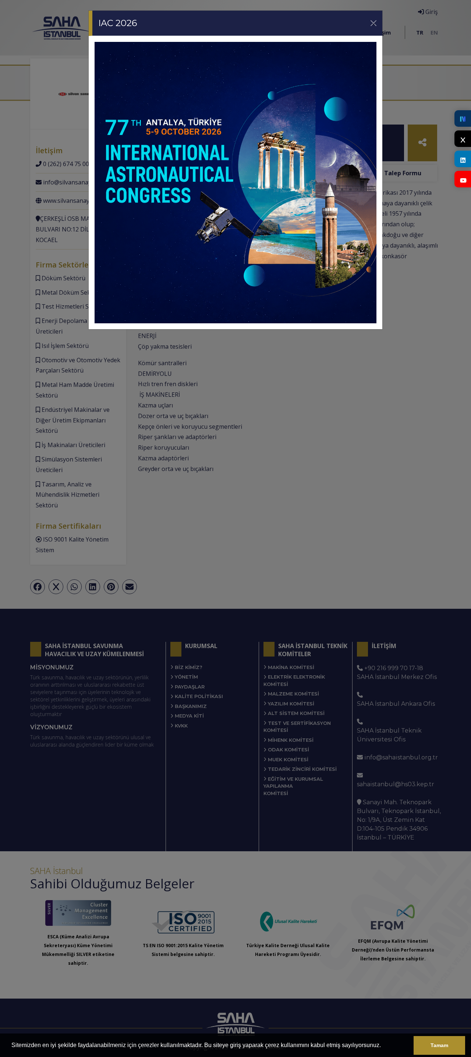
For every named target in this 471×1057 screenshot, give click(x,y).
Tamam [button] (439, 1045)
